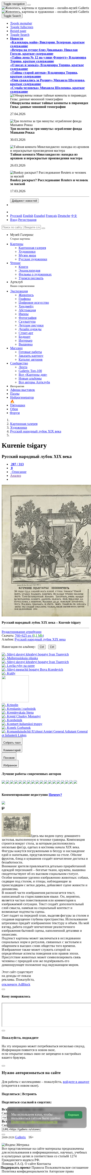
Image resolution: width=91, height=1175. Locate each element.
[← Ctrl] (8, 673)
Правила (38, 1167)
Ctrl (42, 647)
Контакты (44, 1164)
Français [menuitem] (51, 216)
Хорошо (73, 1114)
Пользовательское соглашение (66, 1167)
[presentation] (49, 479)
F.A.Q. (20, 1164)
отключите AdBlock (16, 984)
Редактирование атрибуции (21, 632)
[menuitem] (74, 216)
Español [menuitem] (39, 216)
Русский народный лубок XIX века (40, 639)
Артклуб (22, 283)
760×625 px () (29, 635)
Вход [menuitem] (13, 220)
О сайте (31, 1164)
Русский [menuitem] (16, 216)
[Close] (43, 228)
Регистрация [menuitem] (27, 220)
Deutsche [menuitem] (64, 216)
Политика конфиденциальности (25, 1171)
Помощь (8, 1164)
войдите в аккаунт (76, 1082)
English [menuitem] (28, 216)
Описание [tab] (18, 472)
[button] (21, 23)
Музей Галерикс (22, 236)
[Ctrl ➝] (10, 705)
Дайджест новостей (24, 200)
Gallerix (20, 1137)
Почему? (55, 794)
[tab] (17, 464)
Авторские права (61, 1171)
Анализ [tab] (15, 475)
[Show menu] (29, 4)
